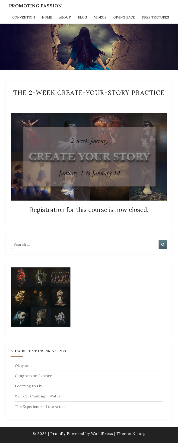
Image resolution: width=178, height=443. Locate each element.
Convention (23, 17)
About (65, 17)
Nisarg (139, 433)
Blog (82, 17)
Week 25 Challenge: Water (37, 396)
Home (47, 17)
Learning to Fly (28, 386)
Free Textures (155, 17)
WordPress (102, 433)
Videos (100, 17)
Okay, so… (23, 365)
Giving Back (124, 17)
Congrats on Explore (33, 375)
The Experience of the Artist (40, 406)
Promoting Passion (35, 6)
